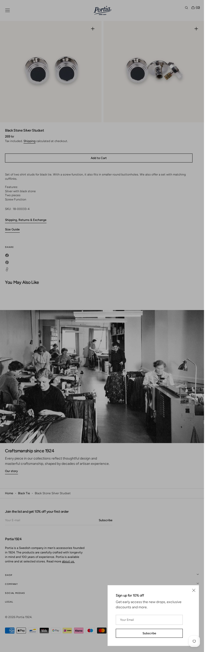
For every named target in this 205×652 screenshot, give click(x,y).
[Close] (190, 590)
